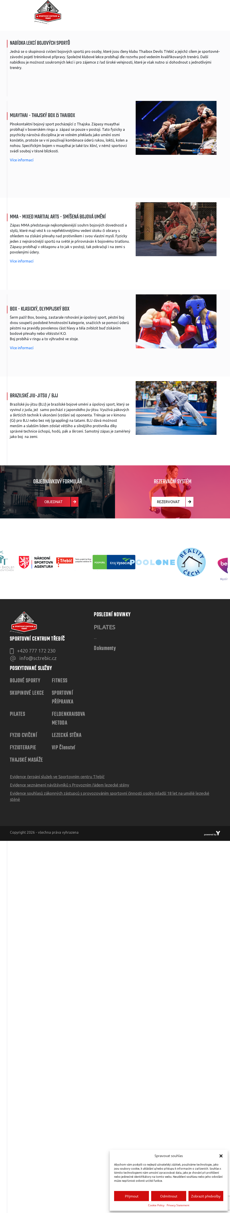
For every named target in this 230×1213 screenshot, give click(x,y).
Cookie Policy (156, 1205)
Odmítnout (168, 1196)
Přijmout (131, 1196)
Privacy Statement (178, 1205)
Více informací (21, 160)
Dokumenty (105, 648)
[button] (221, 1155)
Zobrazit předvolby (206, 1196)
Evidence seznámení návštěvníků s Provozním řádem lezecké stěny (69, 785)
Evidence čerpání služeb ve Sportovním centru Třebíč (57, 776)
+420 (36, 650)
